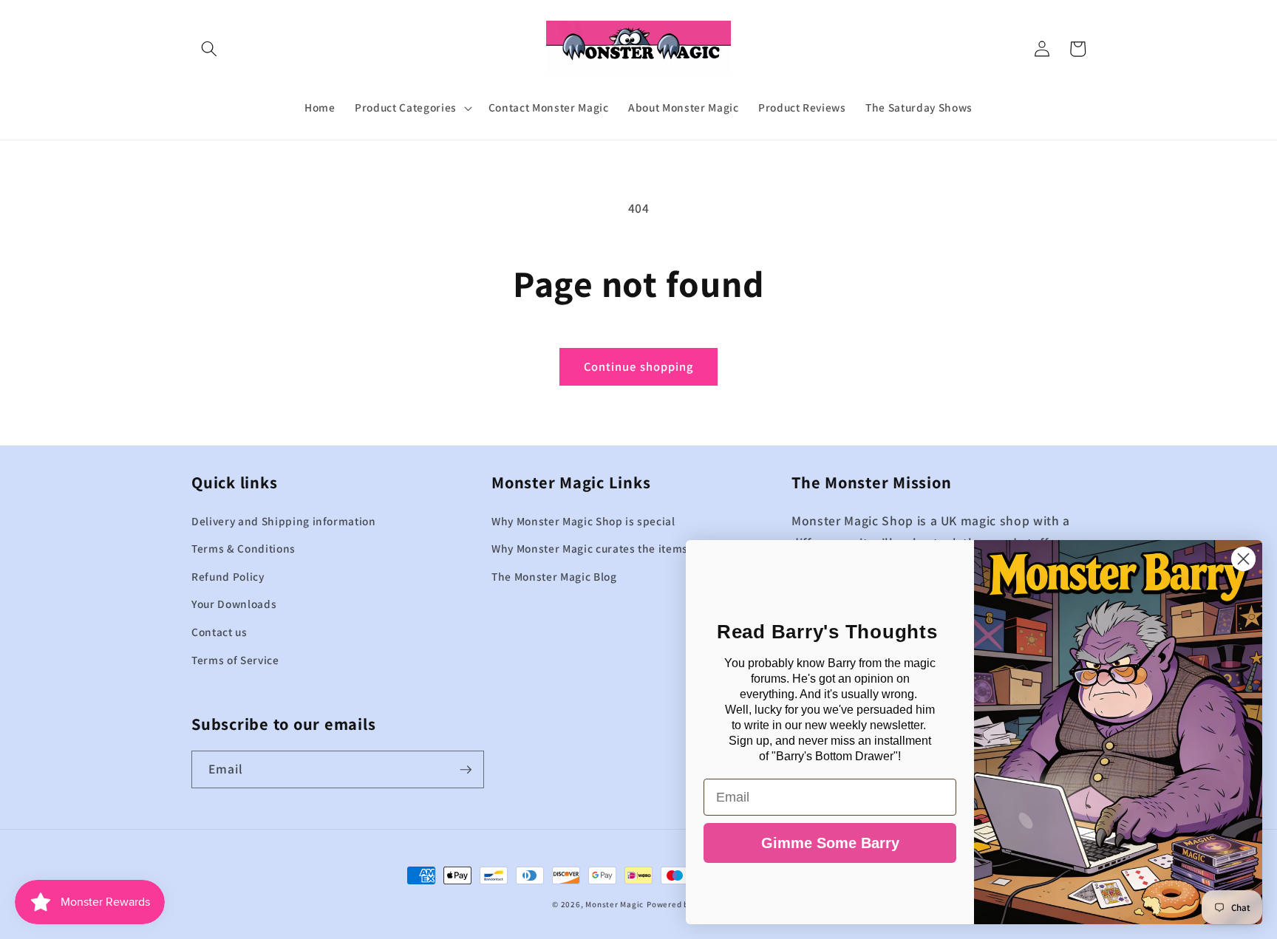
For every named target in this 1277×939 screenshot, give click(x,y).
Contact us (219, 631)
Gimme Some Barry (830, 843)
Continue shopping (639, 366)
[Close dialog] (1243, 559)
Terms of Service (235, 659)
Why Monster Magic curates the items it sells (608, 548)
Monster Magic (614, 904)
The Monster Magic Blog (554, 576)
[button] (209, 48)
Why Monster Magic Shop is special (583, 520)
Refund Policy (228, 576)
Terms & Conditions (243, 548)
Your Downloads (233, 603)
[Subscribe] (465, 770)
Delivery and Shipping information (283, 520)
